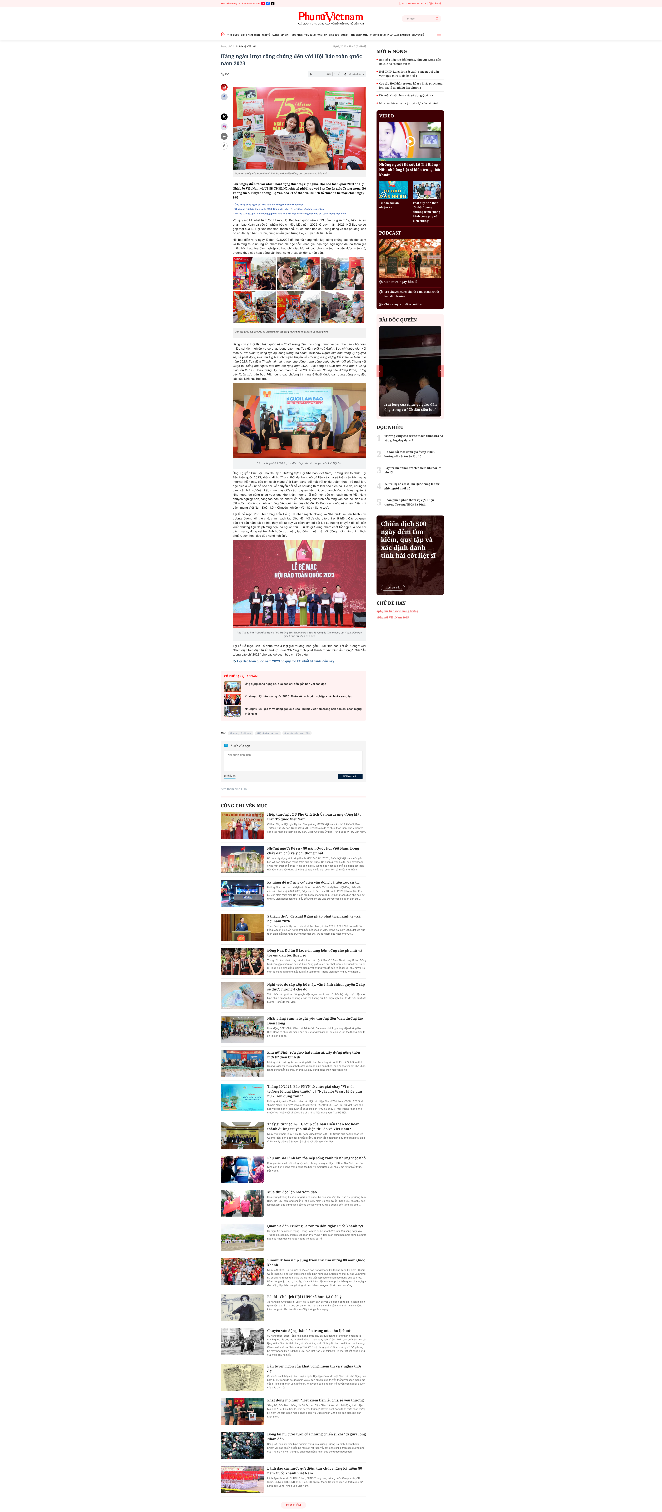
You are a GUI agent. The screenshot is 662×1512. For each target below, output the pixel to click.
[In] (224, 136)
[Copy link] (224, 146)
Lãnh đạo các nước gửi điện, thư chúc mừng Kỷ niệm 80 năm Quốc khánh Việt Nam (314, 1470)
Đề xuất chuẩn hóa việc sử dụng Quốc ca (406, 95)
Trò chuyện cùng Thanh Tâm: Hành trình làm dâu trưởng (411, 294)
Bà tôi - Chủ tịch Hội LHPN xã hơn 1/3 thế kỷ (304, 1296)
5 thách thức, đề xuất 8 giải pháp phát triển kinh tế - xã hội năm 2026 (313, 918)
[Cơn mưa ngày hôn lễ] (410, 258)
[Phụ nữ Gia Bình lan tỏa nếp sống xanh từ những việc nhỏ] (242, 1169)
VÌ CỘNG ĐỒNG (378, 35)
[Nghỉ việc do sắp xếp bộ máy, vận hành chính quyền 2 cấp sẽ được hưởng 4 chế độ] (242, 995)
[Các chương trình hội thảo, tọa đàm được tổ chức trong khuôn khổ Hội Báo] (299, 420)
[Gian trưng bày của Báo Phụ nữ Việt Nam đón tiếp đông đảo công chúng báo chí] (299, 128)
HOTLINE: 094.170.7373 (414, 3)
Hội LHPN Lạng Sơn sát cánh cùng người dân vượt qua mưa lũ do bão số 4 (409, 74)
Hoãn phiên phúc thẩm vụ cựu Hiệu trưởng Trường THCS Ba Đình (409, 502)
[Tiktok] (272, 3)
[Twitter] (224, 117)
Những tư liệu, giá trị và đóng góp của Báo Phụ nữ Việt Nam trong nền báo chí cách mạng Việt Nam (290, 213)
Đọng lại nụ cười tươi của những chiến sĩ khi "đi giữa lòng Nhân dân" (316, 1436)
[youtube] (263, 3)
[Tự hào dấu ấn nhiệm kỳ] (393, 190)
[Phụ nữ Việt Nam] (331, 18)
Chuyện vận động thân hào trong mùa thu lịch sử (308, 1330)
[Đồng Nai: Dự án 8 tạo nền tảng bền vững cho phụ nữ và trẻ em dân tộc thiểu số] (242, 961)
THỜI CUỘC (233, 35)
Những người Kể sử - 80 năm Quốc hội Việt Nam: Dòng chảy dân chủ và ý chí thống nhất (313, 850)
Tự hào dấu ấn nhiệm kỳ (389, 205)
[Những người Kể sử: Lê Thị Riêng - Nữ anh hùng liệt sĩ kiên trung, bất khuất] (410, 141)
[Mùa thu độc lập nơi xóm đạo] (242, 1203)
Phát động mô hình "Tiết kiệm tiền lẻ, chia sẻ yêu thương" (316, 1400)
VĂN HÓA (322, 35)
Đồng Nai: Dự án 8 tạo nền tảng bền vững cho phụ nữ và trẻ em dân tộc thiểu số (314, 953)
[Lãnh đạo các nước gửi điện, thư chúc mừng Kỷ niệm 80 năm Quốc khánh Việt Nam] (242, 1479)
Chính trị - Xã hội (246, 46)
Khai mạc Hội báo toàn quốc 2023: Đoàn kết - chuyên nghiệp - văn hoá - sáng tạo (279, 209)
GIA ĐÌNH (285, 35)
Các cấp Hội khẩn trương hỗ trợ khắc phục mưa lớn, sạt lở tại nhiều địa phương (411, 86)
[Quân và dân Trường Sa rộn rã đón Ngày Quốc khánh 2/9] (242, 1237)
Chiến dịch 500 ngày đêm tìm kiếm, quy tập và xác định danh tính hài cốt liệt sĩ (408, 539)
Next (441, 371)
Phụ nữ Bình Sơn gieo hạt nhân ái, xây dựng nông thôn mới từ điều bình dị (313, 1054)
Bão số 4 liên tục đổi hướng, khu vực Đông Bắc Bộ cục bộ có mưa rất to (410, 62)
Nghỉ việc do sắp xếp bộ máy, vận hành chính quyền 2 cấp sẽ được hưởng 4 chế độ (316, 987)
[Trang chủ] (224, 34)
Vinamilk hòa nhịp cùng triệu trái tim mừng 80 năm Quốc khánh (316, 1262)
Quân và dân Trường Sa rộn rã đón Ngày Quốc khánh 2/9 (315, 1226)
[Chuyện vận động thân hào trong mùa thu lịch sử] (242, 1341)
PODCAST (390, 233)
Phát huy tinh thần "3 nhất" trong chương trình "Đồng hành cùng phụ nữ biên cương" (426, 212)
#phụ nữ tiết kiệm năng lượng (397, 611)
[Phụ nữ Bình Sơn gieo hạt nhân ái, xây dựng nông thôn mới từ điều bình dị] (242, 1063)
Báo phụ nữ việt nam (241, 733)
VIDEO (386, 115)
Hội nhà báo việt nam (268, 733)
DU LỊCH (345, 35)
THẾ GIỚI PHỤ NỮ (359, 35)
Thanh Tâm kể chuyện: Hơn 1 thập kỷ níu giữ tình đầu (410, 407)
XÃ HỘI (275, 35)
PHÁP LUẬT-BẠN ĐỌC (398, 35)
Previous (380, 371)
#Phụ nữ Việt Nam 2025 (393, 617)
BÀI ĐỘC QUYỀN (398, 320)
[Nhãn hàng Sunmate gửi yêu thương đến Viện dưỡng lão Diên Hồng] (242, 1029)
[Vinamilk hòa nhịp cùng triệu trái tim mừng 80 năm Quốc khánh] (242, 1271)
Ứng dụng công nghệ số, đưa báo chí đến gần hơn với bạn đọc (268, 204)
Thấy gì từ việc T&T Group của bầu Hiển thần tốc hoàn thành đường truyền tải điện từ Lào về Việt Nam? (313, 1126)
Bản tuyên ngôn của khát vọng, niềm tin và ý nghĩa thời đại (314, 1368)
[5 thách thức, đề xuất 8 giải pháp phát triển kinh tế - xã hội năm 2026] (242, 927)
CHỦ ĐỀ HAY (391, 603)
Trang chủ (226, 46)
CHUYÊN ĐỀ (418, 35)
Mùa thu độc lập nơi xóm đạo (292, 1192)
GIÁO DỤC (334, 35)
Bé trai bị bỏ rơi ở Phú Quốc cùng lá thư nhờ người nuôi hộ (411, 486)
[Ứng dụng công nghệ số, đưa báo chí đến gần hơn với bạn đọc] (232, 686)
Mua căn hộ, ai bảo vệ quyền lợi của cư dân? (408, 103)
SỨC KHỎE (297, 35)
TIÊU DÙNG (310, 35)
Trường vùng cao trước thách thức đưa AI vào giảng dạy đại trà (413, 438)
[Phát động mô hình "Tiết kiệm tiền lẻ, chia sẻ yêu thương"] (242, 1411)
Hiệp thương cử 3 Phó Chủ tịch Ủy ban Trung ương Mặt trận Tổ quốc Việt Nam (314, 816)
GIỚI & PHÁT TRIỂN (250, 35)
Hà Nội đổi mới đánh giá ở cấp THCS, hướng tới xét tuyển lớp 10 (409, 454)
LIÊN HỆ (437, 3)
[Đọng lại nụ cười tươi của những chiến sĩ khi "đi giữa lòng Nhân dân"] (242, 1445)
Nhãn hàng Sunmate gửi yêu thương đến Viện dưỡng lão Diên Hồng (315, 1020)
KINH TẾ (266, 35)
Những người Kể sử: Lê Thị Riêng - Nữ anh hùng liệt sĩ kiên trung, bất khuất (409, 169)
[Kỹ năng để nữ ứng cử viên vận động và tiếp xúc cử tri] (242, 893)
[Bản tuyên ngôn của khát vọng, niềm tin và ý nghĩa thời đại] (242, 1377)
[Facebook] (268, 3)
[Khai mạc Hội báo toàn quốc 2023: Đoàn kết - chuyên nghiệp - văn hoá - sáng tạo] (232, 699)
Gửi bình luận (350, 776)
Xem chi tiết (393, 587)
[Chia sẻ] (224, 126)
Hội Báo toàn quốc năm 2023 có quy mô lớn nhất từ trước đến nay (285, 661)
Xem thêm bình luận (234, 789)
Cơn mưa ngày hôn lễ (400, 282)
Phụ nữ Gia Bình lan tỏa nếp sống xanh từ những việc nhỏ (316, 1158)
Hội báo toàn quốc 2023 (298, 733)
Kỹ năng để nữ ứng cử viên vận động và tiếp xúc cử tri (313, 882)
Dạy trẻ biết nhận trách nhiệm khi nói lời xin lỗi (412, 470)
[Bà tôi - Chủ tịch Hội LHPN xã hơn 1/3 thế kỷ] (242, 1307)
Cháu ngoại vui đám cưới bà (403, 304)
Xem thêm (293, 1505)
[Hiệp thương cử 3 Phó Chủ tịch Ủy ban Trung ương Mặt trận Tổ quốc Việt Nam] (242, 825)
